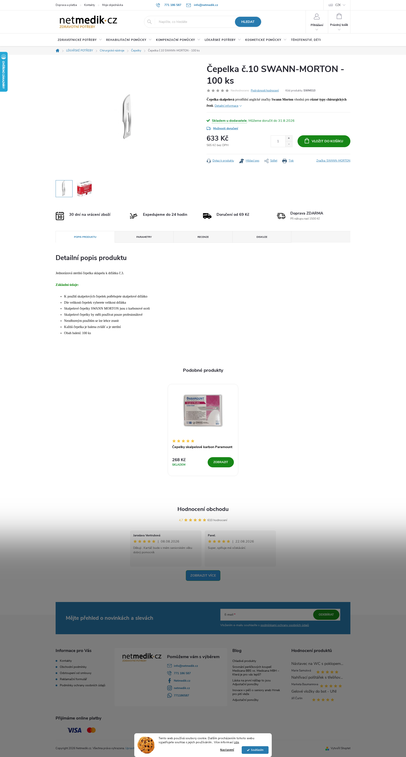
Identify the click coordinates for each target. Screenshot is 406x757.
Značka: (333, 161)
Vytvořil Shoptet (340, 748)
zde (236, 742)
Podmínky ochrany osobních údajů (82, 685)
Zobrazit (220, 462)
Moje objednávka (112, 5)
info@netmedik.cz (186, 666)
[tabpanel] (203, 430)
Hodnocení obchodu (203, 509)
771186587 (181, 695)
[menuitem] (80, 40)
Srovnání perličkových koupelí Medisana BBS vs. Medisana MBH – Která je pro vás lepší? (255, 671)
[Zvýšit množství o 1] (288, 138)
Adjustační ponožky (245, 700)
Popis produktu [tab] (85, 237)
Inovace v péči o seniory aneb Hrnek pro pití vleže (256, 692)
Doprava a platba (66, 5)
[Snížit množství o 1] (288, 144)
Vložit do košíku (327, 141)
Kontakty (89, 5)
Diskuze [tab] (261, 237)
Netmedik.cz (182, 681)
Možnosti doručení (225, 128)
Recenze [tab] (203, 237)
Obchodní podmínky (73, 667)
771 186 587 (182, 673)
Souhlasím (257, 750)
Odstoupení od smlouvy (75, 673)
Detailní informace (226, 106)
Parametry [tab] (144, 237)
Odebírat (326, 615)
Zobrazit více (203, 575)
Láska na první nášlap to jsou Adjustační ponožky (251, 682)
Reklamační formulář (73, 679)
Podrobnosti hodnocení (265, 90)
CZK (338, 5)
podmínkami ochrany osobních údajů (285, 625)
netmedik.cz (182, 688)
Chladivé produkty (244, 661)
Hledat (248, 21)
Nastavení (227, 750)
